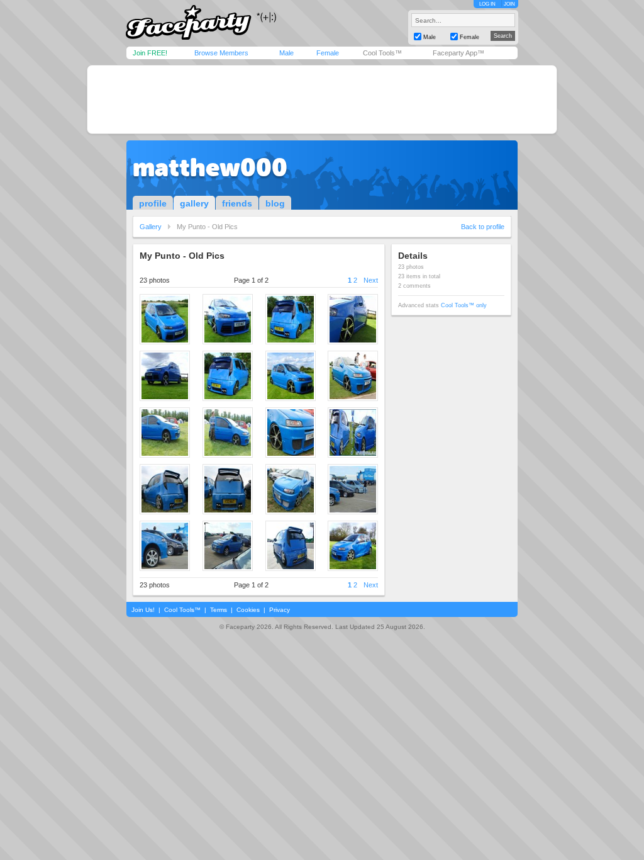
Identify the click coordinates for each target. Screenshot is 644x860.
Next (371, 280)
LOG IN (487, 4)
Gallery (151, 226)
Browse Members (221, 53)
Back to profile (482, 226)
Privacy (279, 609)
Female (327, 53)
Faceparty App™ (458, 53)
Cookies (248, 609)
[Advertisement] (322, 99)
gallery (194, 203)
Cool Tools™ (382, 53)
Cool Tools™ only (464, 305)
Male (286, 53)
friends (237, 203)
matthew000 (210, 167)
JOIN (509, 4)
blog (275, 203)
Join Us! (143, 609)
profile (153, 203)
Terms (218, 609)
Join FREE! (150, 53)
